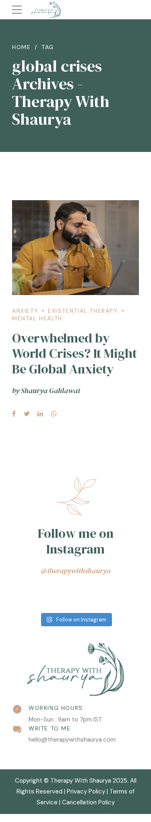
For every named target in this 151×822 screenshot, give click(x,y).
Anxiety (25, 310)
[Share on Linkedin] (40, 413)
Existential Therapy (83, 310)
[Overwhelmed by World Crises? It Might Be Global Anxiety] (75, 247)
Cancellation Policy (88, 802)
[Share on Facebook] (14, 413)
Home (21, 47)
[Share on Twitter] (27, 413)
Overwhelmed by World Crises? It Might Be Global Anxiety (74, 353)
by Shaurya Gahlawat (46, 390)
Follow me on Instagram (76, 541)
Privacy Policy (86, 791)
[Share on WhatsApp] (54, 413)
